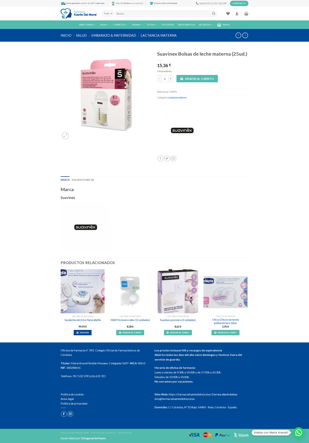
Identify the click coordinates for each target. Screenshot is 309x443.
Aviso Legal (125, 432)
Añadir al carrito (199, 78)
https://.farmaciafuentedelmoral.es (190, 394)
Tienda (226, 24)
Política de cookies (72, 394)
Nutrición (205, 24)
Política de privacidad (74, 403)
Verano (136, 24)
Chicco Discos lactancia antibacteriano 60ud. (225, 321)
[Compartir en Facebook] (160, 158)
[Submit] (214, 14)
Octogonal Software (93, 438)
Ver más (84, 332)
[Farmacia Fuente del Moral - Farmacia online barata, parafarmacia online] (78, 13)
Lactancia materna (159, 35)
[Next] (247, 305)
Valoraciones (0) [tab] (83, 179)
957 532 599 (80, 376)
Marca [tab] (65, 179)
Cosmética (119, 24)
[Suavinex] (182, 130)
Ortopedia (167, 24)
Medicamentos (186, 24)
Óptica (151, 24)
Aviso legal (67, 398)
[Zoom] (65, 135)
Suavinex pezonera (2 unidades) (178, 320)
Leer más (100, 3)
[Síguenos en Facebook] (64, 414)
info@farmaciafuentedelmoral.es (174, 398)
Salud (103, 24)
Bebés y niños (86, 24)
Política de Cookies (103, 432)
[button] (298, 432)
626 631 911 (98, 376)
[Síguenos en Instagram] (70, 414)
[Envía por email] (173, 158)
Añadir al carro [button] (131, 332)
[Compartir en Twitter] (167, 158)
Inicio (66, 35)
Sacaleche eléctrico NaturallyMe (83, 320)
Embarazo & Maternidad (113, 35)
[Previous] (60, 305)
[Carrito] (246, 14)
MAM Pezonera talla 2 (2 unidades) (130, 320)
